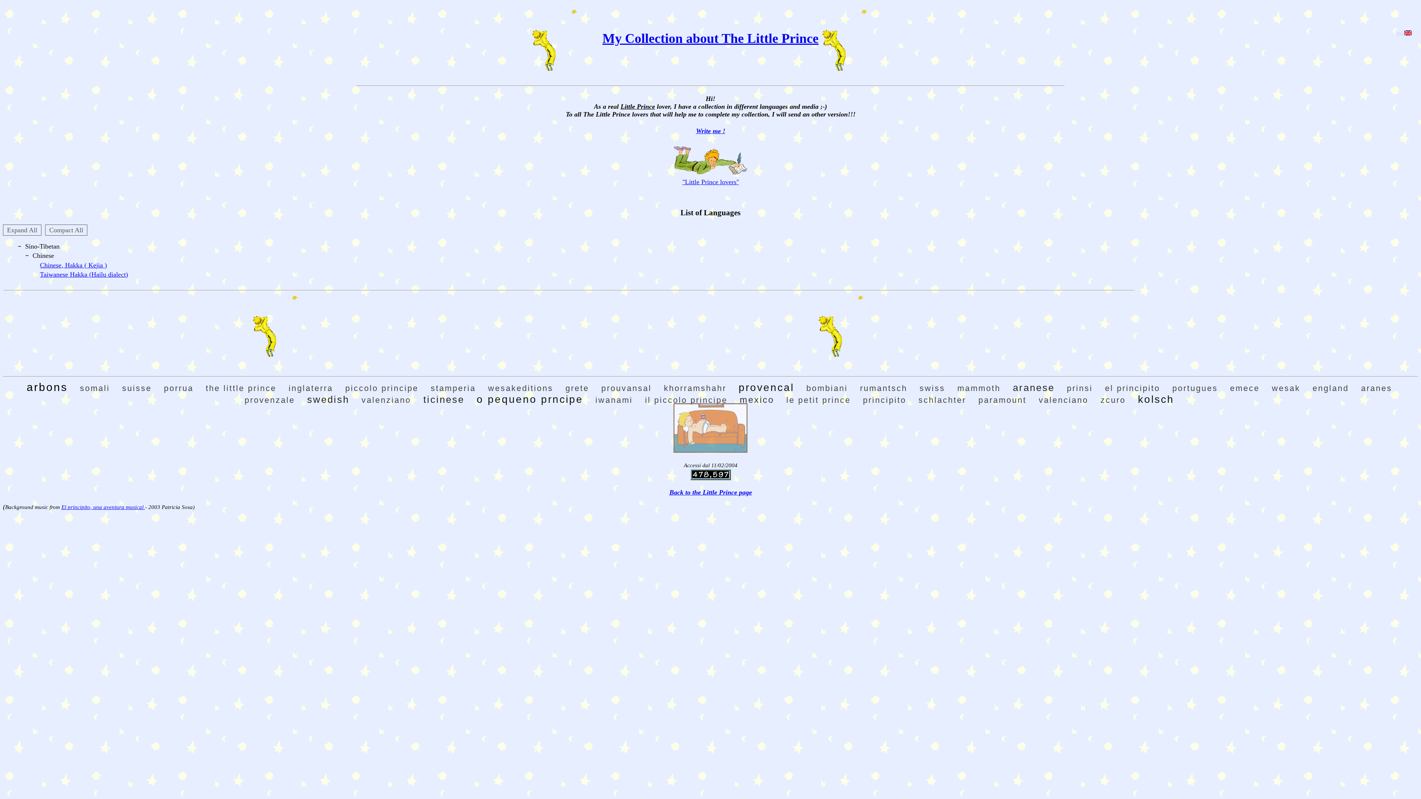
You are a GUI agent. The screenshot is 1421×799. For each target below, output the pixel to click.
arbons (47, 387)
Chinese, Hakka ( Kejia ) (73, 265)
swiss (932, 388)
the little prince (241, 388)
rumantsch (883, 388)
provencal (766, 387)
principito (884, 400)
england (1331, 388)
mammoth (979, 388)
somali (95, 388)
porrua (179, 388)
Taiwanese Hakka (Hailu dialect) (84, 274)
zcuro (1113, 400)
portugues (1195, 388)
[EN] (1400, 34)
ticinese (443, 399)
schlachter (942, 400)
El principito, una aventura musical (103, 507)
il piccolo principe (686, 400)
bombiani (827, 388)
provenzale (270, 400)
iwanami (614, 400)
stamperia (453, 388)
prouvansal (626, 388)
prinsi (1080, 388)
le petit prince (818, 400)
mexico (757, 400)
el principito (1132, 388)
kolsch (1156, 399)
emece (1245, 388)
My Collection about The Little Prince (710, 38)
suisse (137, 388)
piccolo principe (382, 388)
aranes (1376, 388)
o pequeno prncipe (530, 399)
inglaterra (311, 388)
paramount (1002, 400)
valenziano (386, 400)
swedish (328, 399)
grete (577, 388)
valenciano (1063, 400)
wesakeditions (520, 388)
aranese (1034, 387)
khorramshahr (695, 388)
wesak (1286, 388)
